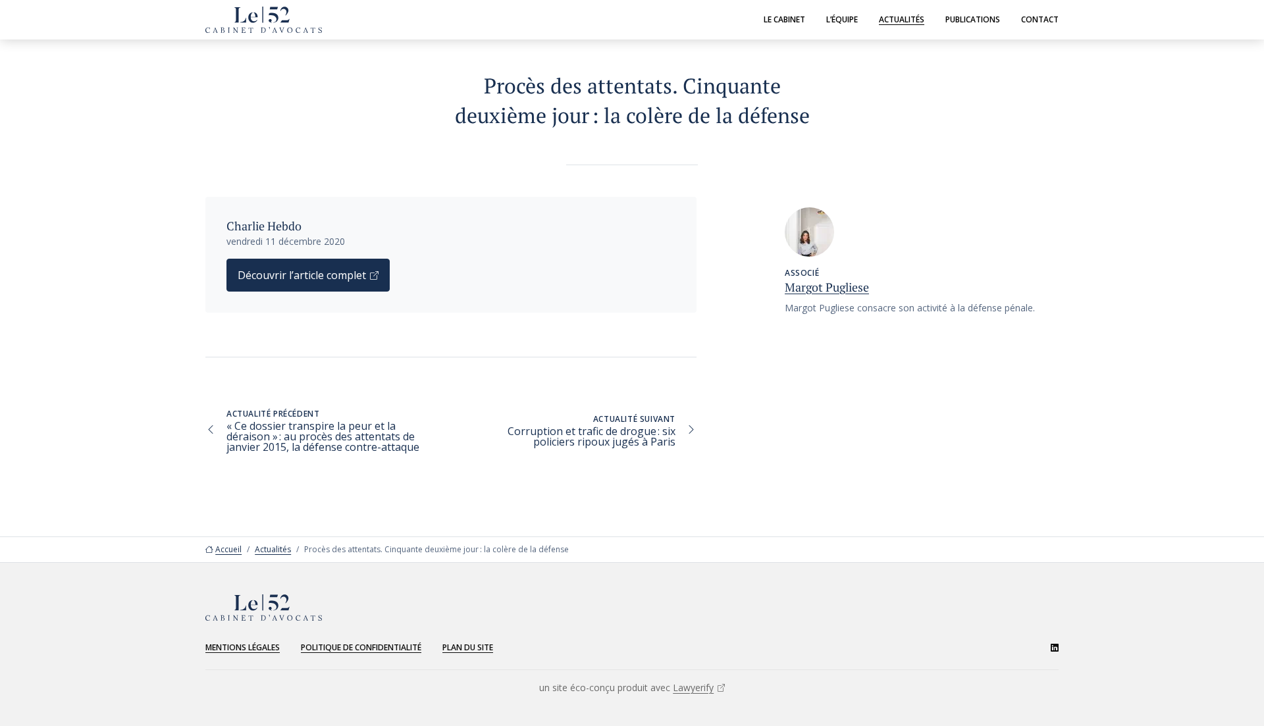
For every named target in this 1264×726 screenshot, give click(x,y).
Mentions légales (242, 647)
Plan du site (467, 647)
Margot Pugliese (827, 287)
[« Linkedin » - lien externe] (1054, 647)
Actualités (901, 19)
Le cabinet (784, 19)
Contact (1040, 19)
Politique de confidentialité (361, 647)
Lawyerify (693, 687)
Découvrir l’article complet (302, 275)
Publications (972, 19)
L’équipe (842, 19)
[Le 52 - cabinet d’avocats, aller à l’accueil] (263, 20)
